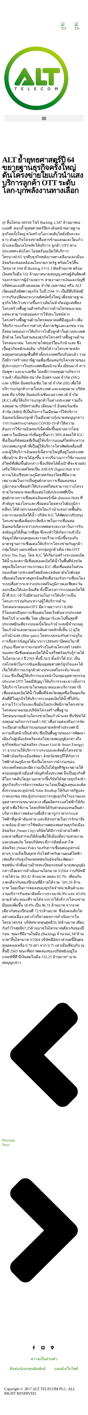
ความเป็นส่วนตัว (44, 1359)
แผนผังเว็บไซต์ (66, 1369)
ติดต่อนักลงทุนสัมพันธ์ (28, 1369)
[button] (44, 118)
